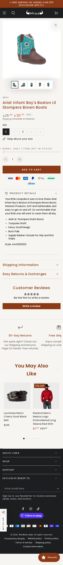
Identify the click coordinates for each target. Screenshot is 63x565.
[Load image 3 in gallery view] (31, 84)
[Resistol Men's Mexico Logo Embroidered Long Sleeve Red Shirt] (46, 395)
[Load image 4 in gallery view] (39, 84)
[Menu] (4, 13)
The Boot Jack (26, 534)
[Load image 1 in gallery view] (14, 84)
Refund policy (35, 538)
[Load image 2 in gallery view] (23, 84)
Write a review (31, 306)
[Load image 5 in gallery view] (48, 84)
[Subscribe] (58, 488)
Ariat (6, 97)
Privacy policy (51, 538)
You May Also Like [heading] (31, 369)
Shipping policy (43, 542)
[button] (13, 13)
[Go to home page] (34, 13)
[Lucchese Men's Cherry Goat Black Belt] (17, 395)
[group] (17, 406)
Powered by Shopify (15, 538)
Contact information (33, 546)
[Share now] (3, 512)
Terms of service (23, 542)
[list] (31, 339)
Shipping (7, 119)
